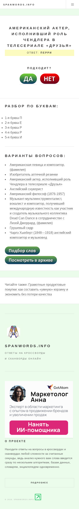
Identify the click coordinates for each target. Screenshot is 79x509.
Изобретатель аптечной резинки (34, 174)
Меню (72, 4)
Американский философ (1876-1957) (37, 194)
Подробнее (39, 483)
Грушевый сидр (21, 228)
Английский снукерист (26, 189)
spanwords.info (19, 4)
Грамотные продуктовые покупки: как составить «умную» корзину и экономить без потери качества (36, 289)
